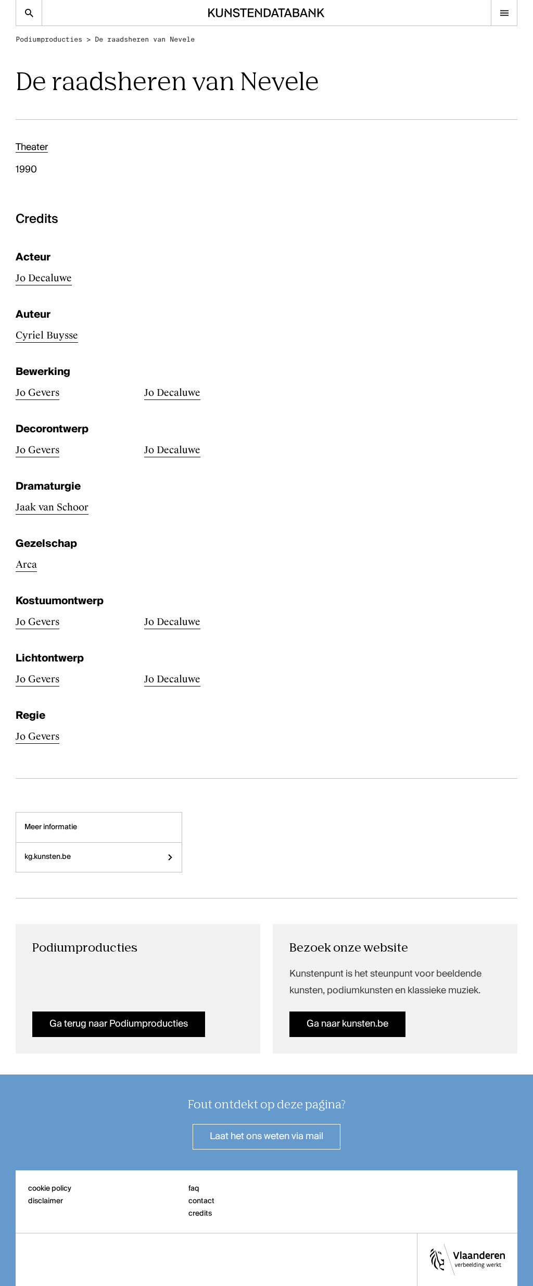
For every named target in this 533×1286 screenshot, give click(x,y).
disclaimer (45, 1201)
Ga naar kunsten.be (347, 1024)
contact (201, 1201)
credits (200, 1213)
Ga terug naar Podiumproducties (118, 1024)
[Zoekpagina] (29, 13)
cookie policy (49, 1188)
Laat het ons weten (266, 1136)
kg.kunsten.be (47, 856)
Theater (32, 147)
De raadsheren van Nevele (145, 39)
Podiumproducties (49, 39)
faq (193, 1188)
